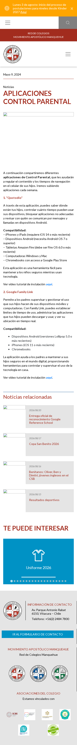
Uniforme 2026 (38, 567)
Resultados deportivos (44, 500)
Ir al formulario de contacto (37, 634)
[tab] (11, 581)
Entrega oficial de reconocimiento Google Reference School (45, 419)
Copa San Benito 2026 (44, 444)
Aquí (23, 12)
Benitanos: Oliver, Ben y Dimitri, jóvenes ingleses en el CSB (48, 475)
